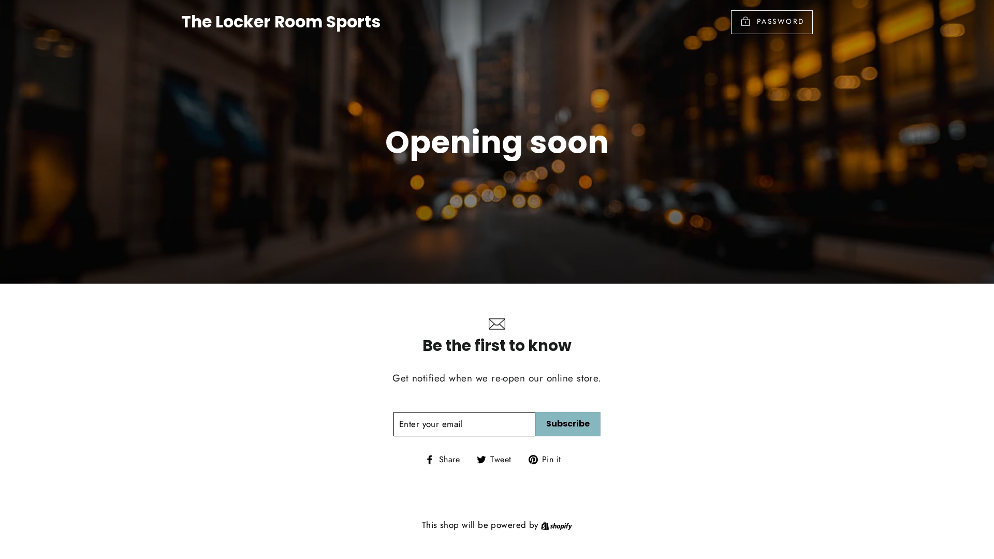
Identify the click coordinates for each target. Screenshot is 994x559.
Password (781, 21)
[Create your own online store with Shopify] (556, 525)
